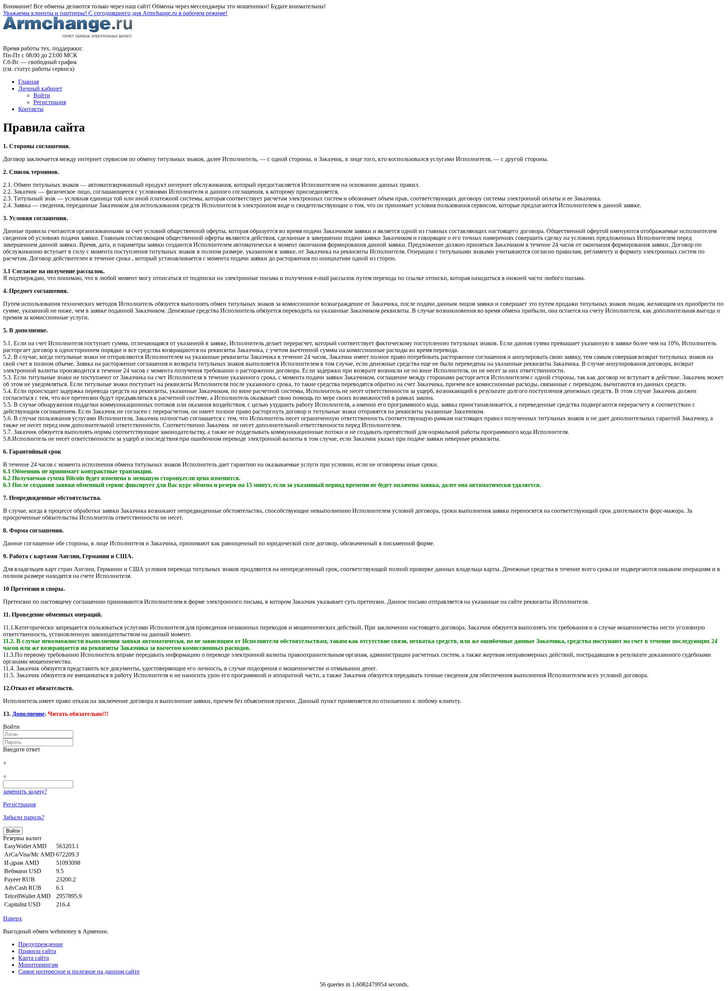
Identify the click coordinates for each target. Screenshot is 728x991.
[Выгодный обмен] (67, 35)
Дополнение (28, 714)
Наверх (12, 918)
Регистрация (19, 804)
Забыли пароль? (23, 817)
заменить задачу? (25, 791)
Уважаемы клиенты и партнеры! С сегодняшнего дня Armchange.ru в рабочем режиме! (115, 13)
